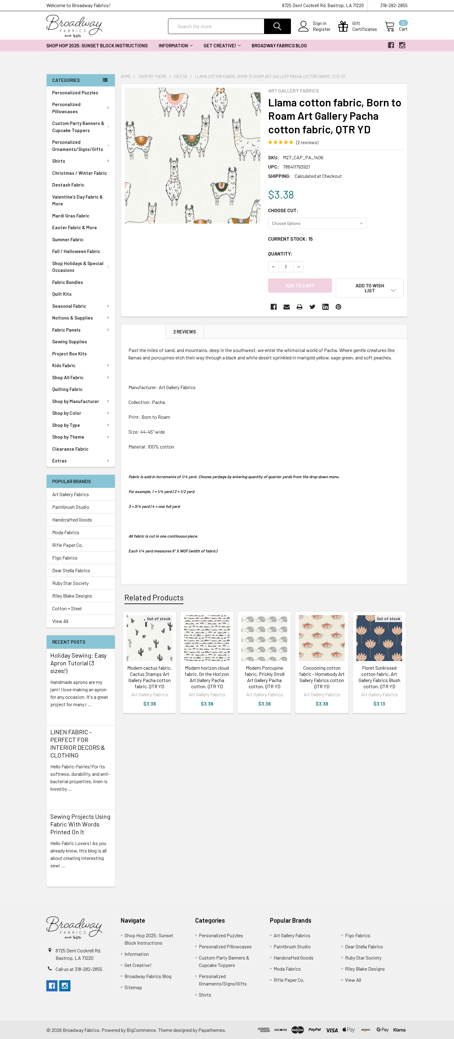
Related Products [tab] (153, 597)
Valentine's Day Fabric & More (77, 200)
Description (143, 331)
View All (60, 621)
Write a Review (336, 142)
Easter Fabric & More (74, 227)
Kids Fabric (63, 365)
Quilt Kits (62, 294)
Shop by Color (66, 413)
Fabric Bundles (67, 282)
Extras (59, 460)
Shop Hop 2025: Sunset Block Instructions (97, 45)
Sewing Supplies (69, 341)
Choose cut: (283, 210)
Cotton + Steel (67, 608)
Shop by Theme (68, 437)
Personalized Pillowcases (66, 107)
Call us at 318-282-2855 (79, 969)
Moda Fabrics (65, 532)
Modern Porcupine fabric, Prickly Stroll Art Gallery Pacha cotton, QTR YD (264, 677)
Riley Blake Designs (72, 596)
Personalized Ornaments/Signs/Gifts (77, 145)
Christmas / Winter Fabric (79, 173)
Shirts (58, 161)
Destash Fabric (68, 184)
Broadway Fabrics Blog (279, 45)
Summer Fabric (67, 239)
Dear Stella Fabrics (71, 570)
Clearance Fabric (70, 449)
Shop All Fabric (67, 377)
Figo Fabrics (65, 557)
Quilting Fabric (67, 389)
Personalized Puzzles (75, 92)
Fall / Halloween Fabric (76, 251)
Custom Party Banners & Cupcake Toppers (78, 126)
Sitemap (133, 987)
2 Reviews (184, 331)
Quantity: (280, 253)
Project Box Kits (69, 353)
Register (321, 29)
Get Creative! (220, 45)
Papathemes (211, 1030)
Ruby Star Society (70, 583)
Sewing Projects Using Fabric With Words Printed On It (80, 824)
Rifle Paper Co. (67, 545)
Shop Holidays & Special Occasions (77, 266)
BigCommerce (141, 1030)
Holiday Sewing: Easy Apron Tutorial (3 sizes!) (78, 662)
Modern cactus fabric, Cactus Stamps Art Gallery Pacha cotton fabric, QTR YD (149, 677)
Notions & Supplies (72, 317)
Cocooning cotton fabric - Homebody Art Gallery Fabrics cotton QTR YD (322, 677)
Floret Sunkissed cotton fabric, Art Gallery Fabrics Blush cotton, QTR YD (379, 677)
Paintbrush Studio (70, 507)
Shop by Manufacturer (75, 401)
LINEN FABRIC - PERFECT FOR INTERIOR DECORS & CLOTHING (77, 743)
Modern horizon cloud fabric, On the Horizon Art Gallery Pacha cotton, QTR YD (207, 677)
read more (61, 715)
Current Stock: (290, 239)
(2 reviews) (307, 142)
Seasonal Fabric (69, 306)
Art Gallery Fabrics (70, 494)
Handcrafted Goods (72, 519)
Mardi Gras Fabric (70, 215)
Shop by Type (66, 425)
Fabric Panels (66, 330)
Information (173, 45)
